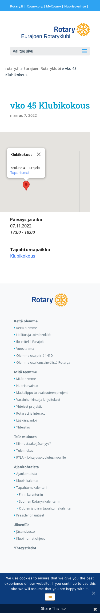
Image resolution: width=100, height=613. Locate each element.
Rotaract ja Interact (30, 413)
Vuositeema (25, 348)
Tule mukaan (25, 436)
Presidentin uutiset (30, 515)
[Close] (38, 154)
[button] (26, 186)
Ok (50, 597)
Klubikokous (22, 256)
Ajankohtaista (26, 466)
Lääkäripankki (26, 420)
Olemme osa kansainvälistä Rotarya (43, 362)
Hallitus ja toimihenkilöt (33, 334)
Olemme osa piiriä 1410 (34, 355)
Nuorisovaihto (75, 6)
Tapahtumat (19, 173)
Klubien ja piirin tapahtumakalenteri (46, 508)
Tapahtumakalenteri (31, 487)
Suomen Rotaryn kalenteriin (39, 501)
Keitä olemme (26, 321)
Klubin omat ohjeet (30, 538)
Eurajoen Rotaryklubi (42, 68)
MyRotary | (55, 6)
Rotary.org (35, 6)
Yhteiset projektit (29, 406)
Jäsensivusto (25, 531)
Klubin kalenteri (27, 480)
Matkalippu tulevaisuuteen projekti (42, 392)
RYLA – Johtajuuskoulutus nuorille (41, 457)
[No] (93, 593)
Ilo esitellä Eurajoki (30, 341)
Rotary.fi (16, 6)
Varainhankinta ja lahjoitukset (38, 399)
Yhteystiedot (25, 548)
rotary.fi (12, 68)
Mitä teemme (25, 372)
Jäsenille (21, 524)
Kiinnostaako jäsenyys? (33, 443)
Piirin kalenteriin (31, 494)
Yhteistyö (23, 427)
